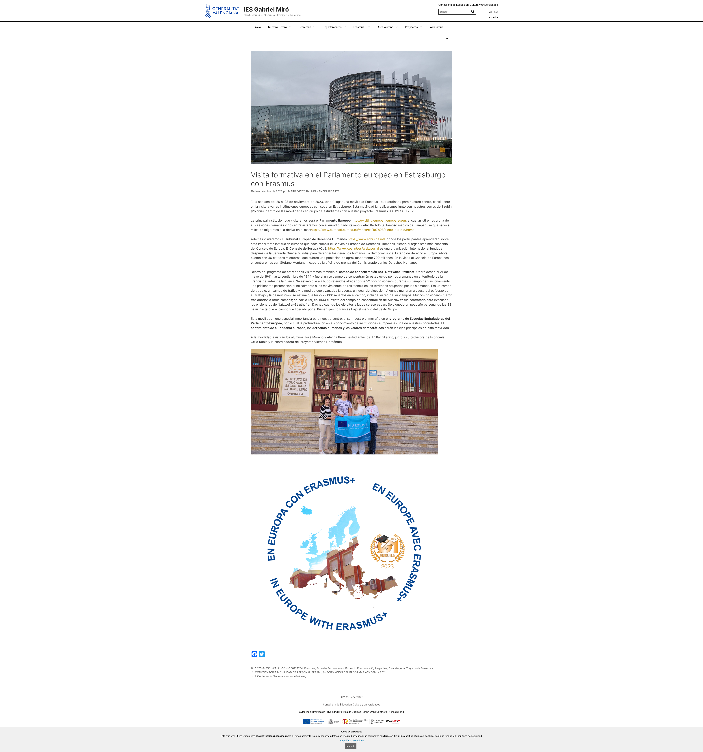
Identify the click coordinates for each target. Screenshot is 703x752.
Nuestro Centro (277, 27)
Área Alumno (385, 27)
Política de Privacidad (325, 711)
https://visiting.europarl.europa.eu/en (379, 220)
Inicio (257, 27)
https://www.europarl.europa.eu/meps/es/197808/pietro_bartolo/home (362, 230)
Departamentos (332, 27)
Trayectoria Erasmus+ (419, 668)
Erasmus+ (360, 27)
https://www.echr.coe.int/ (366, 239)
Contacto (381, 711)
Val (490, 12)
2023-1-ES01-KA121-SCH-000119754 (279, 668)
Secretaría (305, 27)
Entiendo (350, 746)
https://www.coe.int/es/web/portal (353, 248)
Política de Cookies (350, 711)
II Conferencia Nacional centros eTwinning (280, 676)
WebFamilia (436, 27)
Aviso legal (305, 711)
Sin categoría (397, 668)
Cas (496, 12)
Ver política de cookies (351, 740)
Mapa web (369, 711)
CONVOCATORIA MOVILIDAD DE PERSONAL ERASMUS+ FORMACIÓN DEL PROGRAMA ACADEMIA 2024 (320, 672)
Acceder (493, 17)
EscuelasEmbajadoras (330, 668)
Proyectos (411, 27)
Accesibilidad (396, 711)
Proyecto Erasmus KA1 (359, 668)
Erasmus (309, 668)
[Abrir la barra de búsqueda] (447, 38)
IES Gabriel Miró (266, 9)
